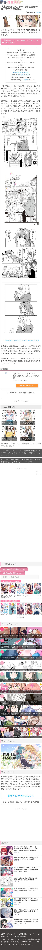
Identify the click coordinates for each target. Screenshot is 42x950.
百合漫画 (38, 12)
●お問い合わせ (20, 936)
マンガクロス (15, 444)
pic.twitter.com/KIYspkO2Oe (21, 75)
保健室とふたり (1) (12, 614)
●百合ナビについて (8, 934)
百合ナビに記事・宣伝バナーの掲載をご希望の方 (21, 802)
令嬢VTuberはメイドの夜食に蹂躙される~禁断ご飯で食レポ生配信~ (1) (5, 597)
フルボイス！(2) (37, 595)
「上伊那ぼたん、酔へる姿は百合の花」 (21, 393)
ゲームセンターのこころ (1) (29, 595)
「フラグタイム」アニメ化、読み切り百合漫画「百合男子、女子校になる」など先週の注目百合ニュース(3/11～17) (20, 453)
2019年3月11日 (26, 80)
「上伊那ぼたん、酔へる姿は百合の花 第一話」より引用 (21, 340)
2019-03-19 (31, 12)
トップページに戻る (21, 401)
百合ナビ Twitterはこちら (21, 795)
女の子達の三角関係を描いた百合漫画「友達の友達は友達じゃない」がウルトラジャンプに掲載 (20, 460)
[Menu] (39, 2)
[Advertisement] (21, 545)
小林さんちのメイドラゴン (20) (12, 595)
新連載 (11, 446)
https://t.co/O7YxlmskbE (21, 72)
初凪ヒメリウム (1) (4, 614)
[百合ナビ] (11, 1)
